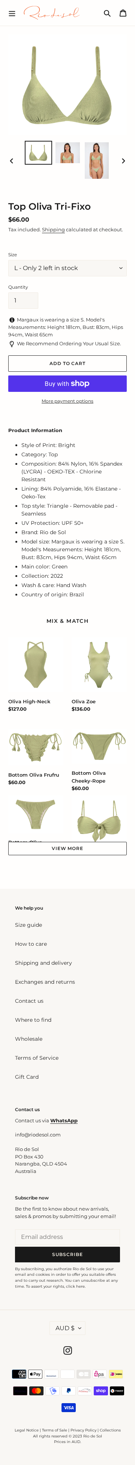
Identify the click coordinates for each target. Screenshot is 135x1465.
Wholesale (28, 1039)
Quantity (18, 287)
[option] (38, 153)
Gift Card (27, 1077)
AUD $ (65, 1328)
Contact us (29, 1001)
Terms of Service (36, 1058)
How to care (31, 944)
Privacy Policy (84, 1430)
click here (75, 1286)
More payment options (67, 401)
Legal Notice (27, 1430)
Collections (110, 1430)
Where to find (33, 1020)
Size (12, 254)
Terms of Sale (54, 1430)
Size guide (28, 925)
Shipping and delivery (43, 963)
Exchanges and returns (45, 982)
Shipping (53, 229)
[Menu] (12, 12)
